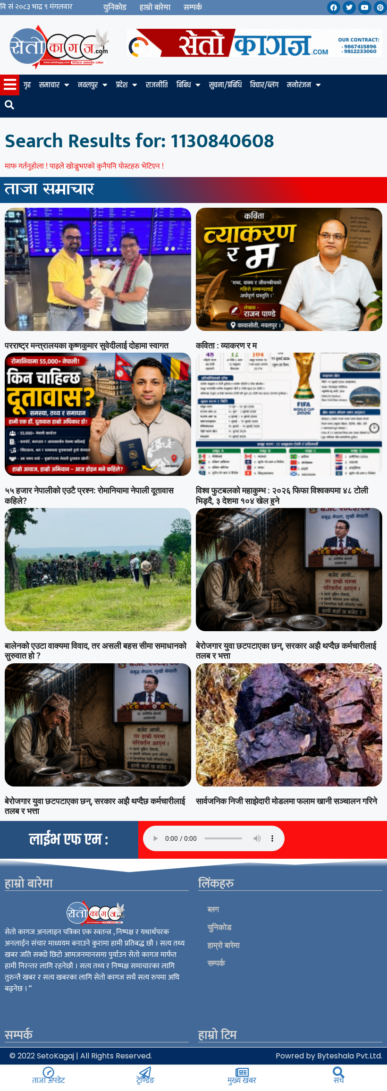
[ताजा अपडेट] (48, 1072)
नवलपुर (88, 85)
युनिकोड (114, 7)
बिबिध (184, 85)
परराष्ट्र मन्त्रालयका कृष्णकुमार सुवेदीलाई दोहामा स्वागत (86, 345)
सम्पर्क (193, 7)
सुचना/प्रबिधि (225, 85)
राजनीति (157, 85)
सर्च (339, 1080)
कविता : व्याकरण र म (226, 345)
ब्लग (213, 909)
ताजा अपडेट (48, 1080)
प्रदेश (121, 85)
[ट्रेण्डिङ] (145, 1072)
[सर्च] (339, 1072)
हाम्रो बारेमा (155, 7)
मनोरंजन (299, 85)
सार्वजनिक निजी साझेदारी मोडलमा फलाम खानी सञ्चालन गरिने (286, 801)
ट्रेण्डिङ (145, 1080)
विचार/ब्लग (264, 85)
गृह (27, 85)
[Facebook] (333, 7)
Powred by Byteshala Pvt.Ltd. (329, 1055)
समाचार (49, 85)
